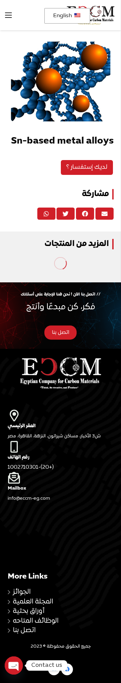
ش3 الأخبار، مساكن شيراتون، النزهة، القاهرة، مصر (54, 436)
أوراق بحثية (28, 611)
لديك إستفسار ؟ (87, 167)
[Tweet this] (65, 214)
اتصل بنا (24, 630)
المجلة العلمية (33, 602)
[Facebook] (67, 669)
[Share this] (85, 214)
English (63, 15)
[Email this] (104, 214)
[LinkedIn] (54, 669)
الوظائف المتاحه (35, 621)
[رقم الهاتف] (61, 447)
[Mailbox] (61, 478)
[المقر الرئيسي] (61, 415)
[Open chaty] (14, 665)
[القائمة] (8, 15)
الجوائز (22, 592)
